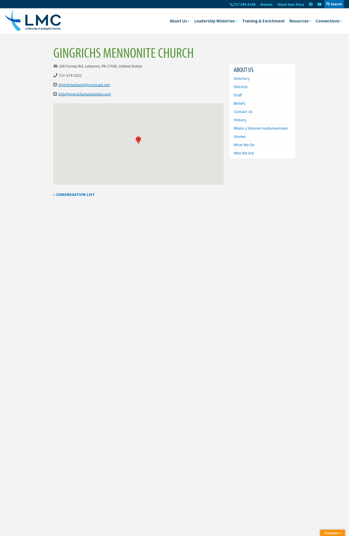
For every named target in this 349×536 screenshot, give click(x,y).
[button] (138, 140)
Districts (241, 86)
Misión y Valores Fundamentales (261, 128)
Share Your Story (290, 4)
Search (336, 4)
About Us (178, 21)
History (240, 119)
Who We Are (244, 152)
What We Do (244, 144)
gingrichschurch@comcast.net (84, 84)
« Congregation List (74, 194)
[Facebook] (311, 4)
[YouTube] (319, 4)
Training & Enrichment (263, 21)
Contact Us (243, 111)
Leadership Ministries (214, 21)
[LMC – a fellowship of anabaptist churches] (33, 21)
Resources (298, 21)
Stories (239, 136)
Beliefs (239, 103)
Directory (242, 78)
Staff (238, 94)
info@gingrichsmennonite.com (84, 93)
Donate (266, 4)
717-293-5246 (244, 4)
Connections (327, 21)
